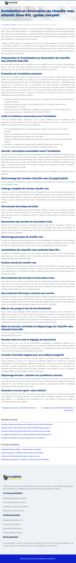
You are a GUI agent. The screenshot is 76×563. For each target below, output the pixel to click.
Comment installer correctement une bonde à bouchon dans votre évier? (26, 431)
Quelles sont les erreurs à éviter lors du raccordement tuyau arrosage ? (25, 428)
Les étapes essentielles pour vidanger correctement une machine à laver (26, 434)
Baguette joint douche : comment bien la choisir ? (20, 408)
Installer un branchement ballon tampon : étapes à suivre (20, 456)
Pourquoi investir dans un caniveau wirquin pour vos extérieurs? (23, 438)
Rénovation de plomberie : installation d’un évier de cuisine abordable (25, 459)
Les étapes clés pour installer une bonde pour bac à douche (57, 409)
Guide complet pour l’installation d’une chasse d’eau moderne (22, 453)
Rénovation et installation (9, 24)
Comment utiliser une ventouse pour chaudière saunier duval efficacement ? (27, 424)
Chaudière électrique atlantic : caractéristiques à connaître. (21, 449)
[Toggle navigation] (69, 3)
